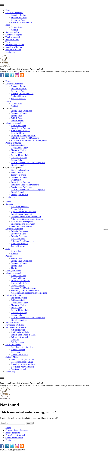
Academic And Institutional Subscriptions (29, 140)
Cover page (16, 352)
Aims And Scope (18, 125)
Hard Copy (10, 372)
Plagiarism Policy (18, 150)
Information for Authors (15, 327)
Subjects (9, 204)
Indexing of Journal (13, 47)
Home (8, 10)
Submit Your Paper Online (22, 359)
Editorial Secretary (19, 17)
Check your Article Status (22, 362)
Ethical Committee (19, 165)
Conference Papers (13, 35)
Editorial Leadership (14, 12)
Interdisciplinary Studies (21, 226)
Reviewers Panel (18, 20)
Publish (8, 256)
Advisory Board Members (22, 22)
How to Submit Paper (20, 130)
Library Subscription (20, 170)
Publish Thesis (17, 120)
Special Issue (16, 116)
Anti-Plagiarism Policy (20, 332)
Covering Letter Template (22, 347)
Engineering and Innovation (23, 224)
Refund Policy (17, 160)
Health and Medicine (20, 206)
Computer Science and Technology (26, 216)
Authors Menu (11, 357)
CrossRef (15, 339)
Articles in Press (12, 39)
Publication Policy (19, 145)
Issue (7, 25)
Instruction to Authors (14, 44)
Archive (14, 30)
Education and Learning (21, 214)
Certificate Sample (19, 369)
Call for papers (17, 342)
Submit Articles (12, 32)
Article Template (18, 349)
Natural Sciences (18, 209)
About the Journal (13, 123)
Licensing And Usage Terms (23, 135)
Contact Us (10, 52)
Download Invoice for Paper (23, 364)
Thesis (8, 42)
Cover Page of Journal (15, 435)
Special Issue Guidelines (21, 111)
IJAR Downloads (13, 344)
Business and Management (22, 221)
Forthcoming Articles (14, 325)
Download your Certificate (22, 367)
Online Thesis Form (19, 354)
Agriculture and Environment (23, 211)
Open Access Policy (19, 148)
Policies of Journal (13, 49)
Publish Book (17, 118)
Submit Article (17, 172)
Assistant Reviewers (19, 96)
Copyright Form (18, 133)
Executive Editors (18, 15)
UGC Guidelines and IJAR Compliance (28, 162)
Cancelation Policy (19, 157)
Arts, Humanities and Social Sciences (27, 219)
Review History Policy (21, 155)
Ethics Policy (16, 153)
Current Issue (16, 27)
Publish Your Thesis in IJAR (23, 335)
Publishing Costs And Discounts (25, 138)
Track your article (13, 37)
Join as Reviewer (18, 98)
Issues (8, 101)
